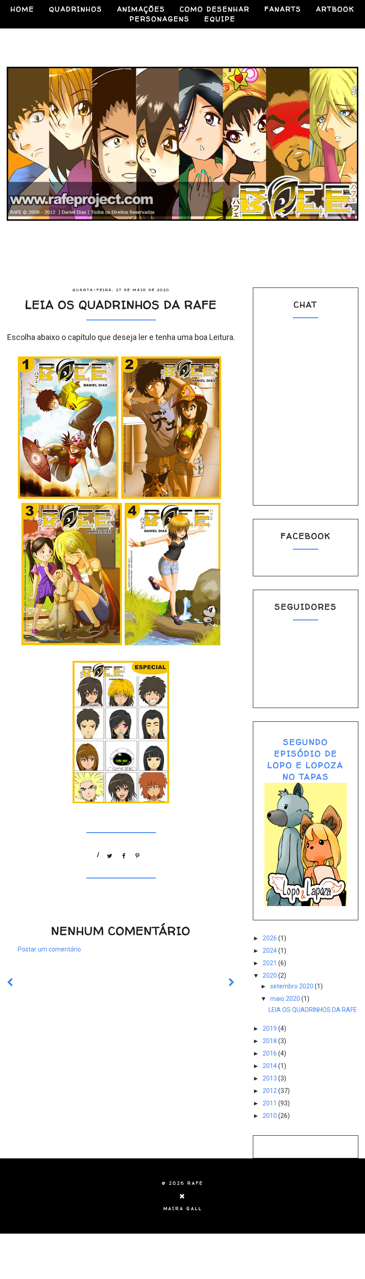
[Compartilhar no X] (110, 854)
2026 (270, 938)
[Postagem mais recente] (10, 982)
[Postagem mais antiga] (231, 982)
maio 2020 (285, 998)
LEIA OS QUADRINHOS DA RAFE (312, 1009)
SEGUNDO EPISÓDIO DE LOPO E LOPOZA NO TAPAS (306, 759)
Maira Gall (182, 1208)
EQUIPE (219, 19)
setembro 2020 (292, 986)
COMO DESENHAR (215, 9)
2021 (270, 963)
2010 (270, 1115)
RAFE (195, 1183)
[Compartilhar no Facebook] (123, 854)
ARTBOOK (335, 9)
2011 (270, 1103)
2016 (270, 1053)
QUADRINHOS (75, 9)
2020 (270, 975)
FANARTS (282, 9)
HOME (22, 9)
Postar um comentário (49, 949)
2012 (270, 1090)
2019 (270, 1028)
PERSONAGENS (160, 19)
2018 (270, 1040)
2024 (270, 950)
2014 (270, 1065)
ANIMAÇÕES (141, 9)
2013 (270, 1078)
